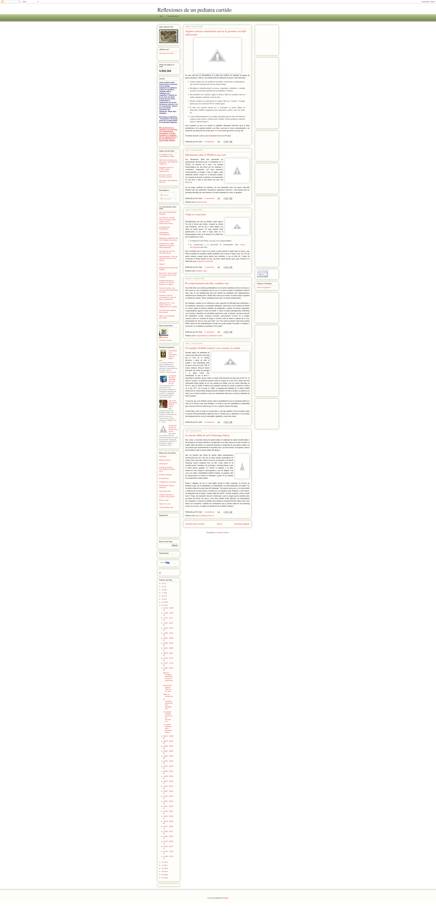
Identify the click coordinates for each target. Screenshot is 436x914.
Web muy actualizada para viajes (167, 317)
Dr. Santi (164, 337)
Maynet (162, 264)
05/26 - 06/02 (168, 756)
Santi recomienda (173, 16)
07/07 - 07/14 (168, 663)
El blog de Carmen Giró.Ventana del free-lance (167, 469)
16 (163, 596)
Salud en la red (164, 504)
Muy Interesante (165, 491)
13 (163, 605)
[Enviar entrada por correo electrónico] (218, 142)
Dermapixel (163, 464)
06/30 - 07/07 (168, 668)
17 (163, 593)
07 (163, 878)
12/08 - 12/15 (168, 613)
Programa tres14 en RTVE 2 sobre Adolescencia (166, 169)
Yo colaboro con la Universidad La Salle (166, 155)
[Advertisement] (263, 39)
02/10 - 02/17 (168, 831)
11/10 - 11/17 (168, 618)
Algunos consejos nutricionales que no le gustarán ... (168, 677)
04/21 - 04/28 (168, 781)
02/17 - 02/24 (168, 826)
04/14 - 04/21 (168, 786)
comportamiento (202, 336)
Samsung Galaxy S (207, 516)
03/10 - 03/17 (168, 811)
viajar (205, 271)
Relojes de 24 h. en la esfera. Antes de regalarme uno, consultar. (168, 305)
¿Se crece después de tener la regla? (173, 403)
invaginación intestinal (204, 261)
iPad (216, 131)
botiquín (199, 271)
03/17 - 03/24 (168, 806)
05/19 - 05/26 (168, 761)
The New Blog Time (166, 507)
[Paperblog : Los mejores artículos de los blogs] (164, 564)
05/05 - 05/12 (168, 771)
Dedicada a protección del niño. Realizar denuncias (168, 239)
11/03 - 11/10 (168, 623)
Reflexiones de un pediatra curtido (194, 9)
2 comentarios (209, 267)
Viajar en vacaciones (195, 214)
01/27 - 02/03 (168, 841)
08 (163, 875)
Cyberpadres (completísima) (164, 233)
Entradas (165, 195)
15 (163, 599)
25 (163, 583)
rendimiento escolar (215, 336)
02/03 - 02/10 (168, 836)
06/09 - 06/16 (168, 746)
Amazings (162, 456)
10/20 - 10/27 (168, 628)
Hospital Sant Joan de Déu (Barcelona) (167, 252)
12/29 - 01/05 (168, 608)
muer (197, 516)
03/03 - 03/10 (168, 816)
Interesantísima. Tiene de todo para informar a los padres (168, 258)
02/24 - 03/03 (168, 821)
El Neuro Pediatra (165, 475)
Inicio (219, 524)
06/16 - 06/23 (168, 741)
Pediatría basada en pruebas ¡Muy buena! (167, 496)
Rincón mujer (164, 500)
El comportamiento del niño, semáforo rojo (207, 283)
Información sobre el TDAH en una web (205, 154)
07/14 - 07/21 (168, 658)
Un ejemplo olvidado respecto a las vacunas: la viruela (212, 348)
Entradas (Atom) (222, 532)
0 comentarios (209, 142)
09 (163, 871)
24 (163, 587)
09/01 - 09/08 (168, 648)
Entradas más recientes (195, 524)
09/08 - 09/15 (168, 643)
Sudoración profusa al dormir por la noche (173, 428)
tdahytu (188, 182)
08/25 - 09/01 (168, 653)
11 (163, 865)
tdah (205, 202)
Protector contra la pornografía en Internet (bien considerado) (167, 297)
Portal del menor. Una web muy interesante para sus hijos (168, 290)
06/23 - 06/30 (168, 736)
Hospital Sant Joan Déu (167, 482)
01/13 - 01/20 (168, 851)
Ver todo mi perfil (165, 340)
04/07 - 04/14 (168, 791)
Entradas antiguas (242, 524)
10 (163, 868)
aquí (210, 241)
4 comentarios (209, 512)
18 (163, 590)
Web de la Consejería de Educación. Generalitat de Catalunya (168, 162)
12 (163, 862)
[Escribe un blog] (227, 142)
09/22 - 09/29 (168, 638)
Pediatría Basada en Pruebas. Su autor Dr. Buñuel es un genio (167, 282)
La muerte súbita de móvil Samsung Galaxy (207, 435)
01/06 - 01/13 (168, 856)
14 (163, 602)
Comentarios (167, 199)
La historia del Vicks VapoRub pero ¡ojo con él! (172, 379)
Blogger (225, 898)
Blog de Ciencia (164, 460)
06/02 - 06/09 (168, 751)
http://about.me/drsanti (166, 53)
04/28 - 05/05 (168, 776)
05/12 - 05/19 (168, 766)
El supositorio (164, 478)
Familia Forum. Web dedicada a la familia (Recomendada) (166, 245)
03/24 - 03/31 (168, 801)
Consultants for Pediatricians (164, 228)
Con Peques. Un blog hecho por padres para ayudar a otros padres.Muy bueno (167, 220)
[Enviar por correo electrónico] (225, 142)
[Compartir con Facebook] (231, 142)
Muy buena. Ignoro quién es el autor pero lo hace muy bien (168, 275)
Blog (161, 16)
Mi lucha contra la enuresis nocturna (165, 176)
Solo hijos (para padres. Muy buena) (167, 311)
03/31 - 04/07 (168, 796)
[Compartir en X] (229, 142)
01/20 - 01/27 (168, 846)
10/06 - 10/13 (168, 633)
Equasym (199, 202)
